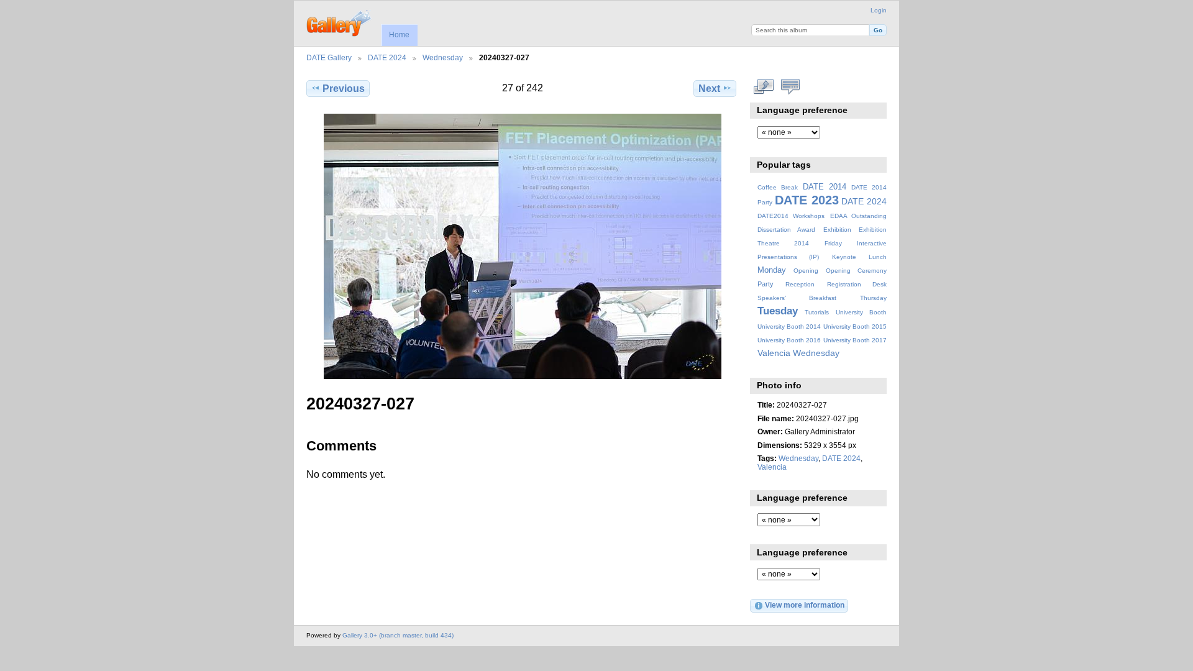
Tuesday (777, 311)
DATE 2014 (824, 187)
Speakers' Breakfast (796, 297)
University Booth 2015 (855, 326)
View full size (764, 87)
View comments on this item (790, 87)
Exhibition (837, 229)
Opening (805, 270)
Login (879, 10)
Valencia (773, 353)
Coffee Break (777, 187)
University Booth (861, 312)
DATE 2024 (387, 57)
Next (709, 88)
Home (399, 34)
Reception (800, 284)
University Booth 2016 (789, 340)
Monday (771, 270)
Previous (343, 88)
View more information (804, 605)
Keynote (844, 256)
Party (765, 284)
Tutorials (817, 312)
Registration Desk (857, 284)
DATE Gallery (329, 57)
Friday (833, 243)
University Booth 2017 (855, 340)
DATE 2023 (807, 200)
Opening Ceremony (856, 270)
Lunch (878, 256)
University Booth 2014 (789, 326)
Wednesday (443, 57)
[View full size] (522, 246)
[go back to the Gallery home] (339, 22)
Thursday (873, 297)
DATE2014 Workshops (791, 215)
